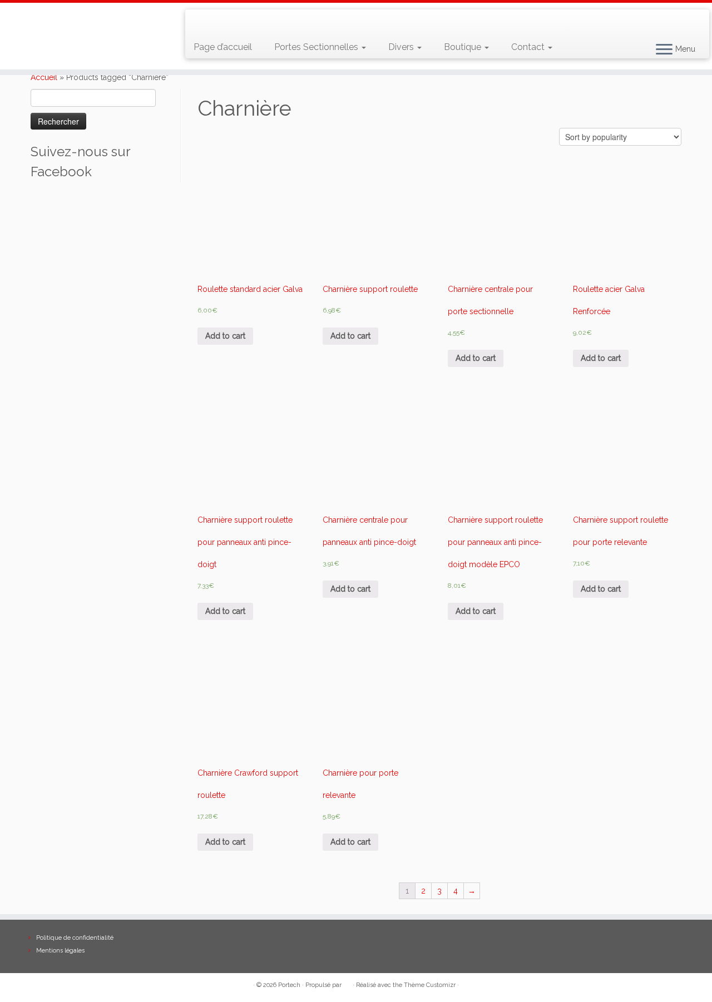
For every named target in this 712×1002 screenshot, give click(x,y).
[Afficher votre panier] (687, 17)
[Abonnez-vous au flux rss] (202, 22)
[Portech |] (82, 36)
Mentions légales (60, 950)
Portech (289, 985)
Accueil (44, 77)
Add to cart (225, 335)
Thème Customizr (430, 985)
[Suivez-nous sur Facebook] (234, 22)
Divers (402, 47)
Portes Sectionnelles (317, 47)
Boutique (463, 47)
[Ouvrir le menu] (664, 50)
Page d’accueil (223, 47)
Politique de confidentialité (74, 937)
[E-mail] (218, 22)
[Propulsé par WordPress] (347, 983)
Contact (529, 47)
